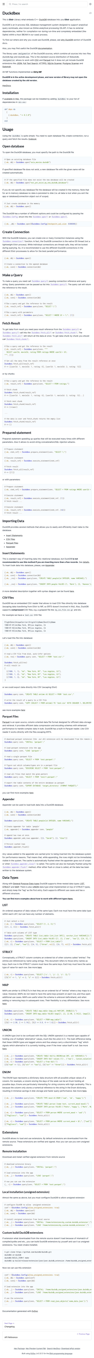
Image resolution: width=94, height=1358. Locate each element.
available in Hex (11, 99)
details (86, 562)
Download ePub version (70, 1348)
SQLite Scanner (54, 63)
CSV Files (10, 539)
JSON (19, 63)
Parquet (47, 60)
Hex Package (19, 1348)
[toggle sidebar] (3, 4)
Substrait (6, 66)
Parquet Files (12, 543)
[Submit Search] (9, 4)
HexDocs (6, 85)
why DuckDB (67, 40)
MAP (17, 887)
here (72, 591)
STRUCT (6, 887)
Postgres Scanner (71, 63)
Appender (10, 547)
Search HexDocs (53, 1349)
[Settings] (90, 4)
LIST (82, 883)
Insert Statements (14, 535)
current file (41, 1348)
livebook (32, 139)
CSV (37, 60)
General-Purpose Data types (26, 883)
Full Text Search (30, 63)
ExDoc (35, 1311)
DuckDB (43, 19)
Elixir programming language (60, 1353)
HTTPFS (42, 63)
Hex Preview (31, 1348)
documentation (45, 48)
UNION (36, 887)
